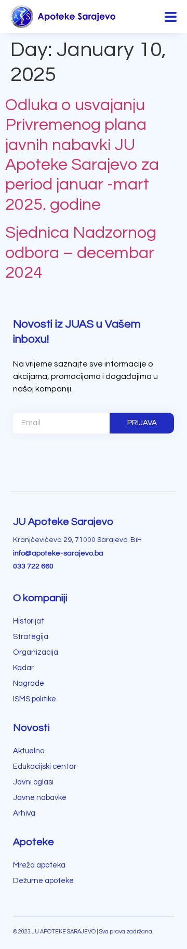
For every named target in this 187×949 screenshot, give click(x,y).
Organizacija (35, 652)
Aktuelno (28, 751)
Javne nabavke (39, 798)
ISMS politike (34, 699)
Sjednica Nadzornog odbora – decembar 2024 (80, 252)
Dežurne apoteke (43, 881)
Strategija (30, 637)
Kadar (23, 668)
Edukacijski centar (44, 766)
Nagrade (28, 683)
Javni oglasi (33, 782)
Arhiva (24, 813)
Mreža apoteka (39, 865)
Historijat (28, 621)
